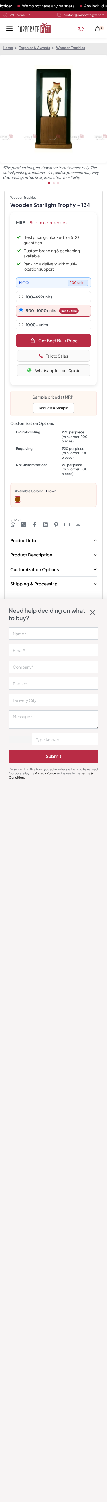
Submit (53, 756)
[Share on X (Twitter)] (23, 524)
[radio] (18, 499)
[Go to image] (49, 183)
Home (8, 48)
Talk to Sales (57, 355)
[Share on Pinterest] (56, 524)
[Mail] (67, 524)
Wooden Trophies (70, 48)
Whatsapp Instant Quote (58, 370)
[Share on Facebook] (34, 524)
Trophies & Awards (34, 48)
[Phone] (82, 29)
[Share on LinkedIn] (45, 524)
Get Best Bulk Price (58, 340)
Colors (36, 491)
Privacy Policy (45, 773)
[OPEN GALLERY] (53, 109)
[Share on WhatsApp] (12, 524)
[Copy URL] (77, 524)
